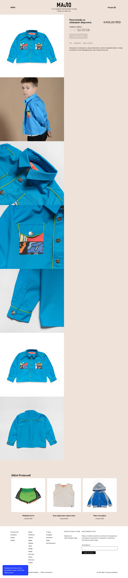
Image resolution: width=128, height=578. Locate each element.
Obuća (30, 557)
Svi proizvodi (14, 532)
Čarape (30, 562)
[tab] (71, 43)
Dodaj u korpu (78, 36)
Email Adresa (86, 545)
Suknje (30, 551)
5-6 (79, 30)
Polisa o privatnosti (46, 572)
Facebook (49, 537)
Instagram (49, 535)
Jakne (30, 546)
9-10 (87, 30)
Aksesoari (31, 560)
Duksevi (30, 537)
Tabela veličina (88, 43)
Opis (70, 43)
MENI (12, 7)
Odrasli (12, 540)
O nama (48, 532)
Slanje (48, 540)
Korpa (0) (112, 7)
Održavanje (77, 43)
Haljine (30, 540)
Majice (30, 532)
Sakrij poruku (8, 572)
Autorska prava (50, 543)
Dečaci (12, 537)
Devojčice (13, 535)
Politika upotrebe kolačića (30, 572)
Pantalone (31, 535)
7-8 (83, 30)
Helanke (30, 543)
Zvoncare (31, 554)
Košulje (30, 548)
